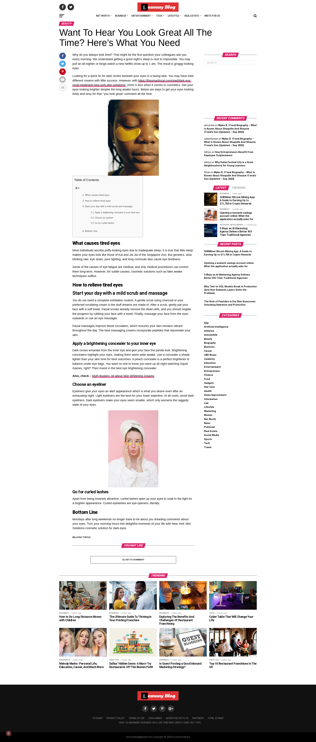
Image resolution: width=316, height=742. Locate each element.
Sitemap (97, 718)
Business (120, 15)
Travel (207, 447)
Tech (159, 15)
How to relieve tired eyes (98, 200)
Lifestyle (173, 15)
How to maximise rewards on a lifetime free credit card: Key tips (160, 722)
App (206, 323)
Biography (210, 343)
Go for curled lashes (104, 223)
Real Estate (191, 15)
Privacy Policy (115, 718)
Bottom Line (91, 231)
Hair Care (209, 387)
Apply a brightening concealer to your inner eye (117, 212)
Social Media (211, 435)
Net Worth (103, 15)
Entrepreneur (212, 371)
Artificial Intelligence (216, 326)
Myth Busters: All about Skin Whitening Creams (123, 376)
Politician (209, 427)
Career (208, 351)
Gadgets (209, 383)
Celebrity (209, 359)
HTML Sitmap (216, 718)
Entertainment (141, 15)
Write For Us (212, 15)
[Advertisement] (230, 90)
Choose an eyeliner (104, 217)
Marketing (210, 411)
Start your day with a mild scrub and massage (108, 206)
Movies (208, 415)
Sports (208, 439)
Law (206, 403)
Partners (198, 718)
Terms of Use (136, 718)
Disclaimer (155, 718)
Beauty (208, 339)
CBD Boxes (210, 355)
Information (211, 399)
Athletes (209, 331)
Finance (208, 375)
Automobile (210, 335)
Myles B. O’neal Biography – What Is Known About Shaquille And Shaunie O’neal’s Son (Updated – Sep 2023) (230, 128)
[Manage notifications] (8, 733)
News (207, 423)
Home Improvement (215, 395)
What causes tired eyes (97, 195)
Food (207, 379)
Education (210, 363)
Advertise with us (177, 718)
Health (208, 391)
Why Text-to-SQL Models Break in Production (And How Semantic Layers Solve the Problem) (230, 290)
